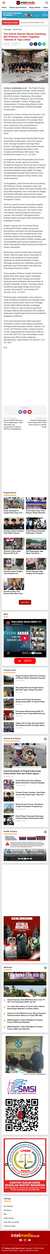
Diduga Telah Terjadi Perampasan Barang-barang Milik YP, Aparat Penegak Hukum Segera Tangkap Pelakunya (31, 701)
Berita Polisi (7, 45)
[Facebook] (20, 412)
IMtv (5, 1214)
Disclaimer (8, 1210)
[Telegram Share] (40, 44)
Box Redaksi (8, 1206)
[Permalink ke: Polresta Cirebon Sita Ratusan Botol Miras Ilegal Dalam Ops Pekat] (14, 584)
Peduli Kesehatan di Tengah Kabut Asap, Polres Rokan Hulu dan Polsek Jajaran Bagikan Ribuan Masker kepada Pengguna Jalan (14, 512)
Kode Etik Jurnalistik (11, 1222)
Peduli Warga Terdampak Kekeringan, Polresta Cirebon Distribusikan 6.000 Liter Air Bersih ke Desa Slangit (35, 532)
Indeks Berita (9, 1218)
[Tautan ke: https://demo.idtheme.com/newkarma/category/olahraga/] (45, 967)
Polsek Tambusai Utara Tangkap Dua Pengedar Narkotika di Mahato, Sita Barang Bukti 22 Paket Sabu (35, 572)
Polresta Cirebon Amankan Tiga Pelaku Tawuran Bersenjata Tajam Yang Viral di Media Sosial (14, 532)
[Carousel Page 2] (22, 858)
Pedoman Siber (10, 1226)
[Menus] (4, 3)
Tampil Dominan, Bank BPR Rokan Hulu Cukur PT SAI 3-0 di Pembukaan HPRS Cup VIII (26, 1001)
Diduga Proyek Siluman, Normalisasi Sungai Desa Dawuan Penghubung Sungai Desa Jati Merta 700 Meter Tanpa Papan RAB (31, 805)
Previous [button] (6, 1165)
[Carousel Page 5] (31, 858)
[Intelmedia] (25, 3)
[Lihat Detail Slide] (25, 1165)
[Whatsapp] (44, 44)
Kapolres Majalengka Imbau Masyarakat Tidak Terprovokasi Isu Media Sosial (36, 422)
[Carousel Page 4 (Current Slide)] (28, 858)
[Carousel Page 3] (25, 858)
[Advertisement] (25, 376)
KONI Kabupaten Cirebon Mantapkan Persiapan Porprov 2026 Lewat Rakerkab (25, 1021)
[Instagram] (25, 412)
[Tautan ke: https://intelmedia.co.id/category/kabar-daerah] (45, 832)
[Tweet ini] (35, 44)
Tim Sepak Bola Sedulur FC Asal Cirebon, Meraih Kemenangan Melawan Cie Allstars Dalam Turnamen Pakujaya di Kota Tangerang (25, 1008)
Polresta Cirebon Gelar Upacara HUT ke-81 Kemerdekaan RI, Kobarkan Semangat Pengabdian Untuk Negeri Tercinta (14, 552)
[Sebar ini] (31, 44)
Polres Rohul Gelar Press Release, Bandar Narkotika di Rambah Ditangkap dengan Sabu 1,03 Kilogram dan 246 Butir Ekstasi (36, 512)
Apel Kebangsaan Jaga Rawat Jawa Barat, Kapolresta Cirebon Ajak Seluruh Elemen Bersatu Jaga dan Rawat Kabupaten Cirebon (36, 552)
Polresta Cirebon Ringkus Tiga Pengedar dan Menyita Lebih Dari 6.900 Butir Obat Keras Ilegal (13, 572)
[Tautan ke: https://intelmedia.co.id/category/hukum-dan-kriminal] (45, 739)
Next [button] (43, 1165)
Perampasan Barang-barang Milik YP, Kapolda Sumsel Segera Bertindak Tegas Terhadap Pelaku (31, 712)
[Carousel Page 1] (19, 858)
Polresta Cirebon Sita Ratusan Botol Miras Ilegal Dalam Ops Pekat (13, 593)
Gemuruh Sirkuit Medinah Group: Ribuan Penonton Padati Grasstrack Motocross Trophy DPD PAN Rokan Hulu (26, 1014)
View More (25, 602)
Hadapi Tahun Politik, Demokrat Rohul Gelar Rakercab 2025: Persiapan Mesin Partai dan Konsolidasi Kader (30, 724)
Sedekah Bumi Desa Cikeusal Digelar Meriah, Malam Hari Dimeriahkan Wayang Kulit (24, 852)
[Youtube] (30, 412)
